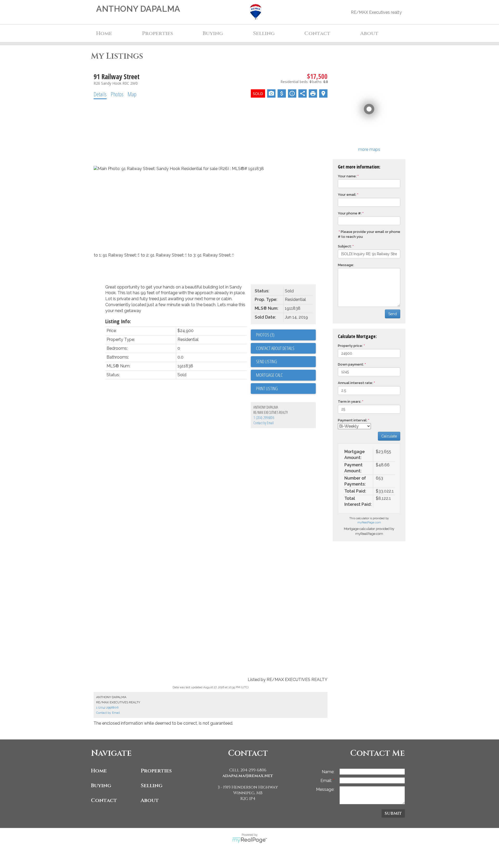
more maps (369, 149)
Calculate (389, 436)
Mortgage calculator (286, 375)
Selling (151, 785)
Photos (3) (265, 335)
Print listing (267, 388)
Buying (101, 785)
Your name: (347, 176)
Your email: (347, 195)
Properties (156, 770)
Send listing (266, 361)
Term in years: (349, 401)
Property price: (350, 346)
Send (392, 314)
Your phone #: (350, 213)
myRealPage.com (369, 522)
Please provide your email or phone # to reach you (369, 234)
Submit (393, 813)
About (150, 800)
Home (104, 33)
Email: (326, 780)
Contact (317, 33)
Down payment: (351, 364)
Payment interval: (352, 420)
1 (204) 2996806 (263, 417)
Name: (328, 771)
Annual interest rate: (355, 383)
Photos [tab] (117, 94)
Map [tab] (132, 94)
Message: (346, 265)
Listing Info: (118, 321)
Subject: (345, 246)
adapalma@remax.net (247, 776)
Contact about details (275, 348)
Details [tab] (100, 94)
